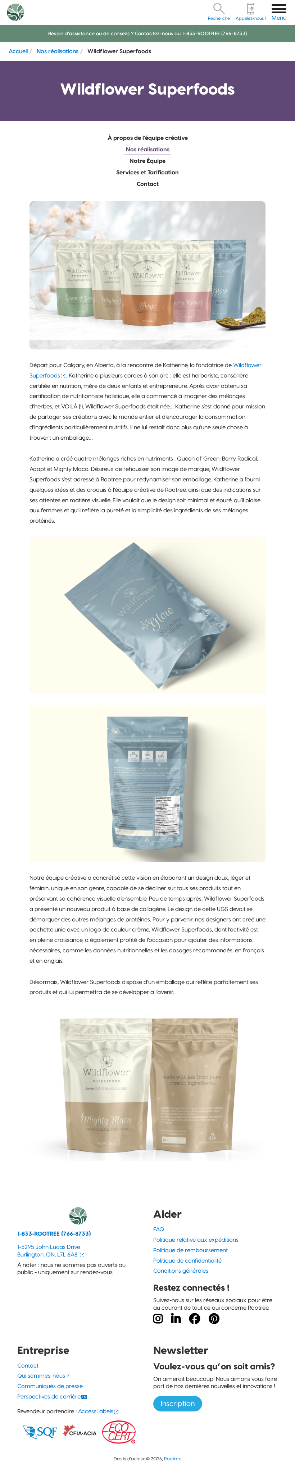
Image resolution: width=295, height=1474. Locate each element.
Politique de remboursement (190, 1250)
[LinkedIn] (175, 1319)
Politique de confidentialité (187, 1260)
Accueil (18, 51)
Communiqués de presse (50, 1386)
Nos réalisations (57, 51)
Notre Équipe (147, 161)
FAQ (158, 1229)
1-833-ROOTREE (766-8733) (54, 1233)
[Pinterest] (214, 1319)
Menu (279, 17)
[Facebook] (194, 1319)
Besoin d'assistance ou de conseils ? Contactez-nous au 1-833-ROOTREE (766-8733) (147, 33)
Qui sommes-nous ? (43, 1375)
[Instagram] (157, 1319)
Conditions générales (180, 1270)
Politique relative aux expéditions (196, 1239)
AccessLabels (95, 1411)
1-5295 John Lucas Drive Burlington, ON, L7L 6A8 (48, 1251)
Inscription (178, 1403)
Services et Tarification (147, 172)
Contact (148, 184)
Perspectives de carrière (49, 1396)
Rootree (173, 1458)
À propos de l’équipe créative (148, 138)
